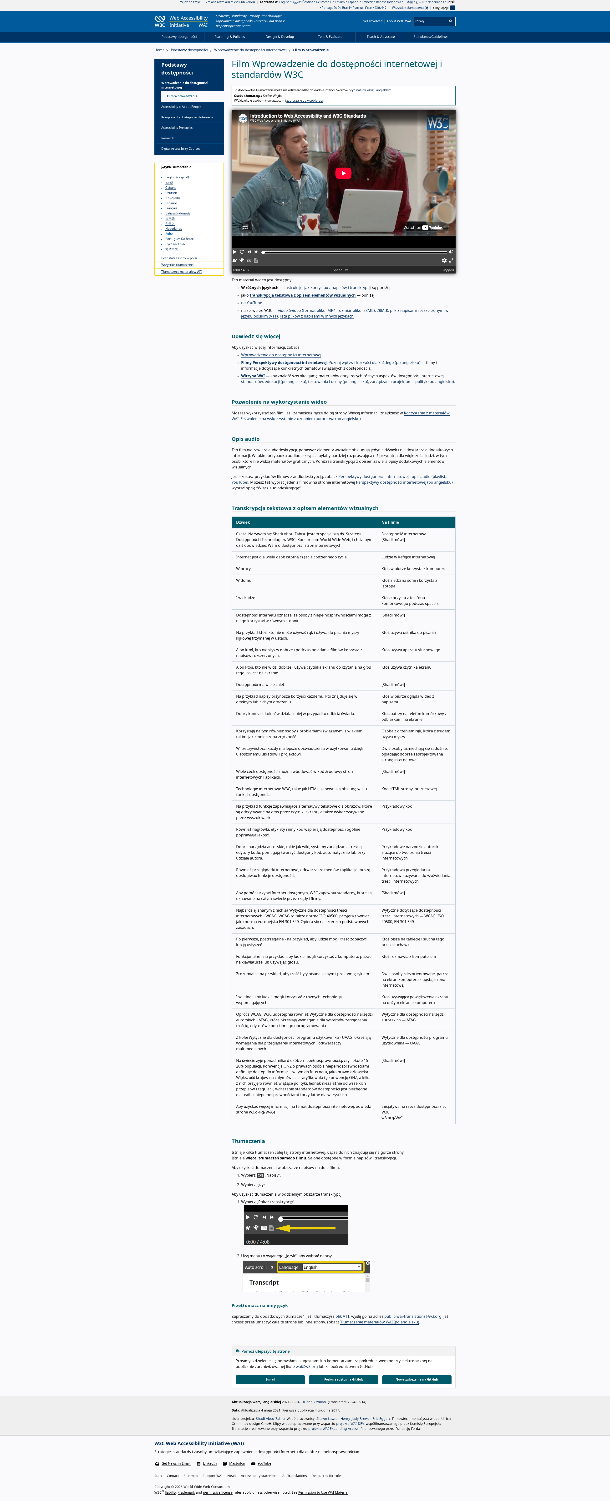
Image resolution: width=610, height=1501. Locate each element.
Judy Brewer (361, 1419)
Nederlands (435, 2)
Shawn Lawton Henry (333, 1419)
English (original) (177, 177)
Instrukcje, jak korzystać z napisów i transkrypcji (327, 288)
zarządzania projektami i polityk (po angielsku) (412, 382)
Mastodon (237, 1463)
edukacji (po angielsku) (285, 382)
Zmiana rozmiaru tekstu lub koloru (230, 2)
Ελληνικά (337, 2)
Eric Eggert (381, 1419)
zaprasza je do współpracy (304, 100)
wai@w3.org (307, 1367)
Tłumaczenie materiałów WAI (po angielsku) (379, 1322)
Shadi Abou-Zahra (270, 1419)
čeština (307, 2)
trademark (186, 1492)
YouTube (264, 1463)
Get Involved (373, 21)
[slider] (263, 252)
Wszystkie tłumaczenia (408, 8)
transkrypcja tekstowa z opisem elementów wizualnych (303, 295)
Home (159, 50)
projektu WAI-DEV (350, 1424)
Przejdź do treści (189, 2)
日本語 (408, 2)
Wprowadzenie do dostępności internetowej (281, 355)
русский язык (362, 8)
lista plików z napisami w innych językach (317, 316)
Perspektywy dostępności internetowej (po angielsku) (404, 482)
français (367, 2)
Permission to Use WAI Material (323, 1492)
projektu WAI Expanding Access (333, 1429)
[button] (235, 252)
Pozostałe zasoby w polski (179, 258)
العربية (169, 182)
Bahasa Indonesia (388, 2)
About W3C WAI (398, 21)
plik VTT (342, 1316)
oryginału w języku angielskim (370, 90)
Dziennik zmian (313, 1402)
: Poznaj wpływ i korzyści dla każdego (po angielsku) (330, 363)
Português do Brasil (336, 8)
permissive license (218, 1492)
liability (170, 1492)
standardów (252, 382)
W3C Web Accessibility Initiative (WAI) (199, 1443)
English (284, 2)
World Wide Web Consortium (206, 1487)
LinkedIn (210, 1463)
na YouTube (251, 303)
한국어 (420, 2)
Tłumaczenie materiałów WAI (181, 271)
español (353, 2)
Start (158, 1476)
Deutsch (322, 2)
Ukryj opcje (441, 8)
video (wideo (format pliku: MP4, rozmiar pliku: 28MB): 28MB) (333, 311)
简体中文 (381, 8)
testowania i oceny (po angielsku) (338, 382)
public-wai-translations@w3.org (413, 1316)
